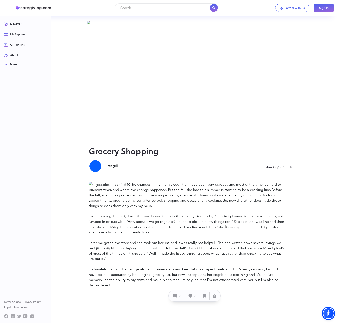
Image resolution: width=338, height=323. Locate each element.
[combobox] (166, 7)
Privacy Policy (32, 302)
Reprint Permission (16, 307)
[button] (328, 313)
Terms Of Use (13, 302)
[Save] (205, 296)
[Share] (214, 296)
